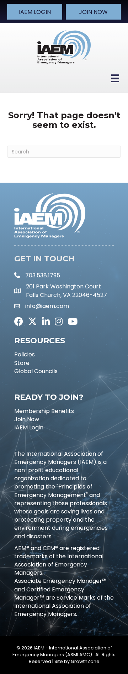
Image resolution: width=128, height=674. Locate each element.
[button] (34, 12)
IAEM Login (28, 427)
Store (22, 363)
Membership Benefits (44, 411)
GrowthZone (85, 661)
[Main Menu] (115, 78)
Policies (24, 354)
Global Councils (36, 371)
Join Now (26, 419)
